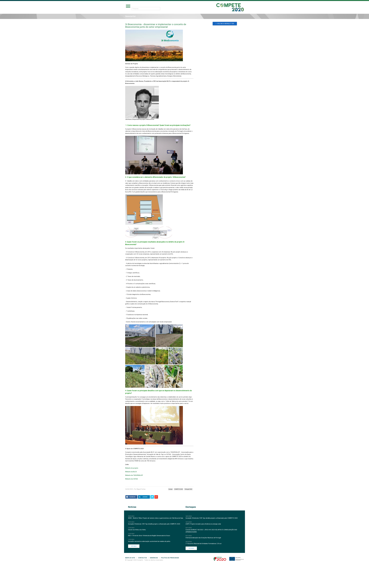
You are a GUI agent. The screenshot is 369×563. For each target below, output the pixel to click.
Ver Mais (134, 546)
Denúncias (154, 558)
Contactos (142, 558)
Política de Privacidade (170, 558)
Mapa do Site (130, 558)
